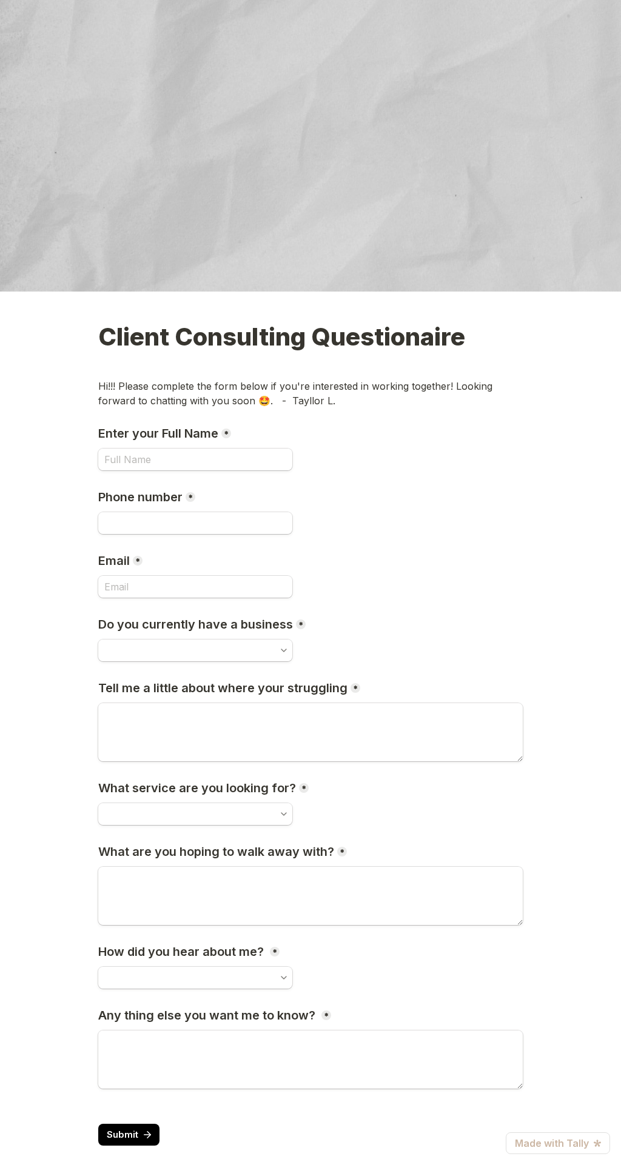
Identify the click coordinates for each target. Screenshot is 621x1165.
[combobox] (195, 650)
